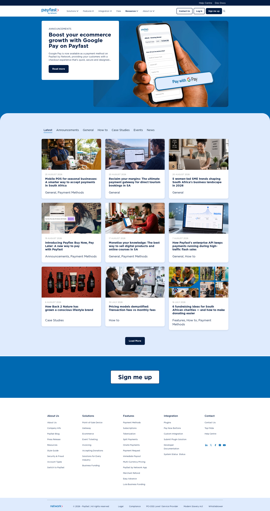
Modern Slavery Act (193, 506)
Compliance (135, 506)
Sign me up (214, 11)
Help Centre (205, 3)
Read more (58, 69)
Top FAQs (209, 428)
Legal (120, 506)
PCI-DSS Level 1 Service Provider (162, 506)
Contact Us (184, 11)
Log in (199, 11)
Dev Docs (220, 3)
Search (225, 11)
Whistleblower (216, 506)
